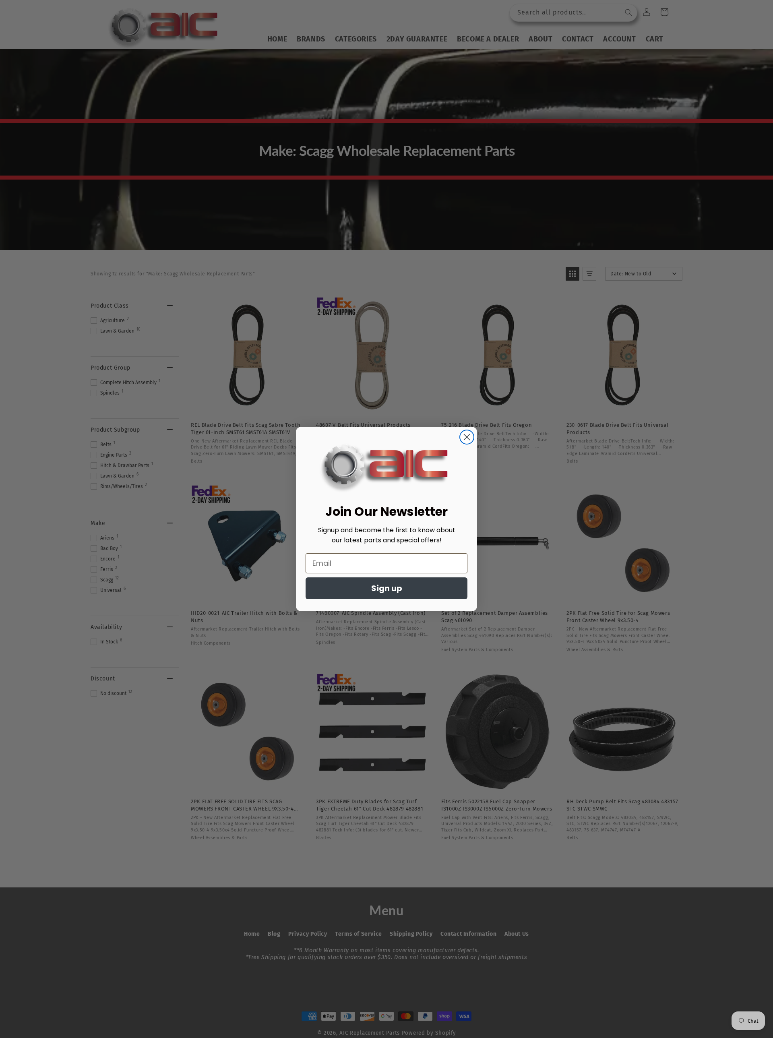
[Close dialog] (467, 437)
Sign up (386, 588)
